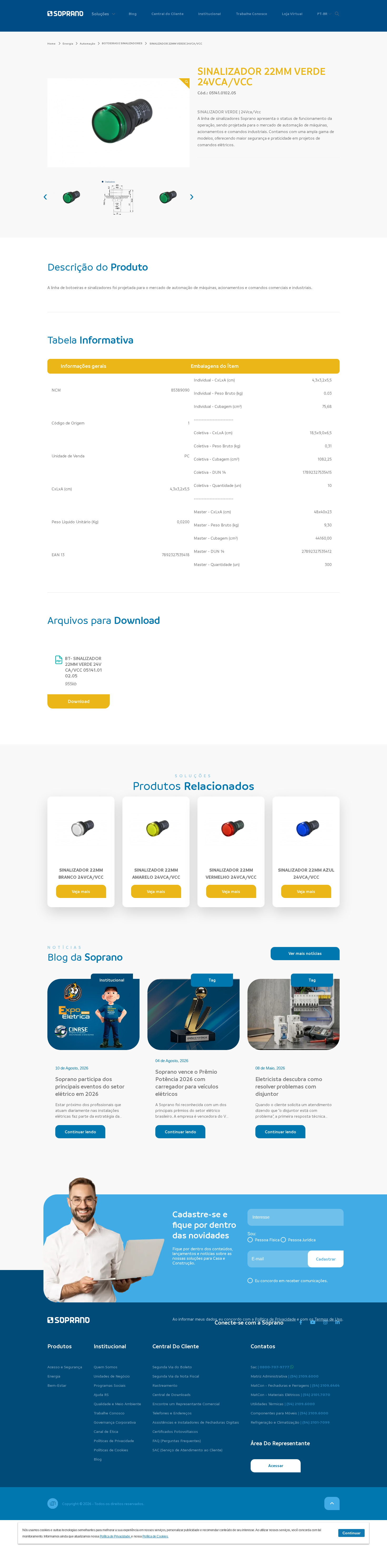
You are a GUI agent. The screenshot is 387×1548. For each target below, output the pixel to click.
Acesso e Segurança (64, 1366)
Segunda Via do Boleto (172, 1366)
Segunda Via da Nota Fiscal (175, 1376)
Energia (68, 43)
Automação (87, 43)
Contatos (263, 1346)
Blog (133, 13)
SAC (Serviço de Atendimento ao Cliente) (187, 1449)
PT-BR (322, 13)
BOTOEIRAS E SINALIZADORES (122, 43)
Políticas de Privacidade (114, 1440)
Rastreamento (164, 1385)
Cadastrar (326, 1259)
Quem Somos (105, 1366)
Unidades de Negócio (112, 1376)
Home (51, 43)
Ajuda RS (101, 1394)
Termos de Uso (328, 1319)
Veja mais (81, 891)
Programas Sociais (110, 1385)
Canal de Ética (106, 1431)
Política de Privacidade (275, 1319)
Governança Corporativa (115, 1422)
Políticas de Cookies (111, 1449)
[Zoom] (184, 83)
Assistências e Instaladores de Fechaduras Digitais (195, 1422)
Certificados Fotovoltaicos (175, 1431)
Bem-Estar (56, 1385)
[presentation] (45, 196)
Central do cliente (175, 1346)
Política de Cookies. (155, 1536)
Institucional (209, 13)
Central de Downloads (171, 1394)
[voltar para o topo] (332, 1503)
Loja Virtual (292, 13)
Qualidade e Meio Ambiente (117, 1403)
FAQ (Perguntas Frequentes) (176, 1440)
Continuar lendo (80, 1131)
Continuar (351, 1533)
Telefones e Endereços (172, 1412)
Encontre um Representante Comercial (186, 1403)
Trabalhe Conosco (251, 13)
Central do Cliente (167, 13)
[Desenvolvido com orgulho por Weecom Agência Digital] (52, 1503)
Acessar (275, 1465)
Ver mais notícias (305, 953)
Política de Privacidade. (115, 1536)
